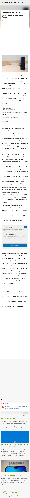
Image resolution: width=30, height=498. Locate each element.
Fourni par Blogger (16, 496)
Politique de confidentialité (10, 493)
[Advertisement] (15, 39)
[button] (3, 21)
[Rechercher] (28, 2)
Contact (5, 491)
